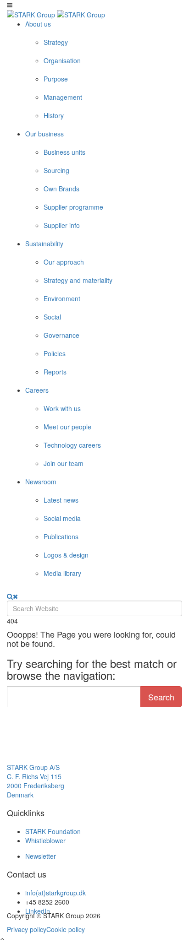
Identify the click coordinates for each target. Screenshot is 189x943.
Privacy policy (26, 929)
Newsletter (40, 856)
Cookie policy (65, 929)
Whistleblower (45, 840)
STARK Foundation (53, 831)
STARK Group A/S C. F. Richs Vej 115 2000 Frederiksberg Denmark (35, 781)
